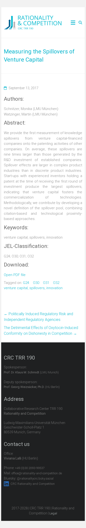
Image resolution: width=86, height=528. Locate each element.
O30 (36, 283)
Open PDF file (15, 275)
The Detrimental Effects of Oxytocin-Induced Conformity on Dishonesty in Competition (41, 330)
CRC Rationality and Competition (33, 484)
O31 (46, 283)
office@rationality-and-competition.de (36, 473)
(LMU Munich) (31, 372)
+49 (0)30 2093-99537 (29, 468)
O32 (56, 283)
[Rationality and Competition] (33, 18)
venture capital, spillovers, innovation (33, 288)
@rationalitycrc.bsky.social (35, 478)
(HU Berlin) (32, 387)
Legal (53, 513)
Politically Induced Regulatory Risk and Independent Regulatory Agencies (38, 317)
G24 (26, 283)
